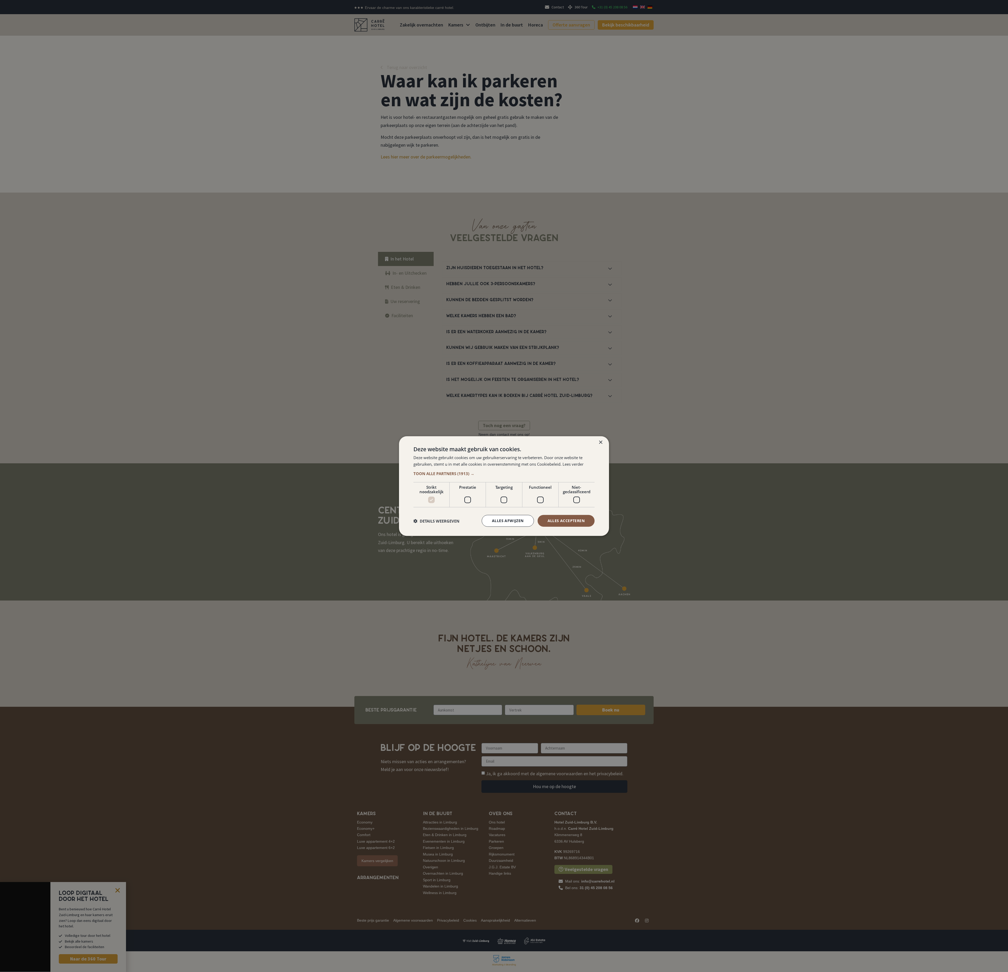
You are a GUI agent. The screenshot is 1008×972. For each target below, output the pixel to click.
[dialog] (504, 486)
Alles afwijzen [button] (508, 520)
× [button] (600, 442)
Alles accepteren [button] (566, 520)
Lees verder (573, 463)
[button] (504, 473)
